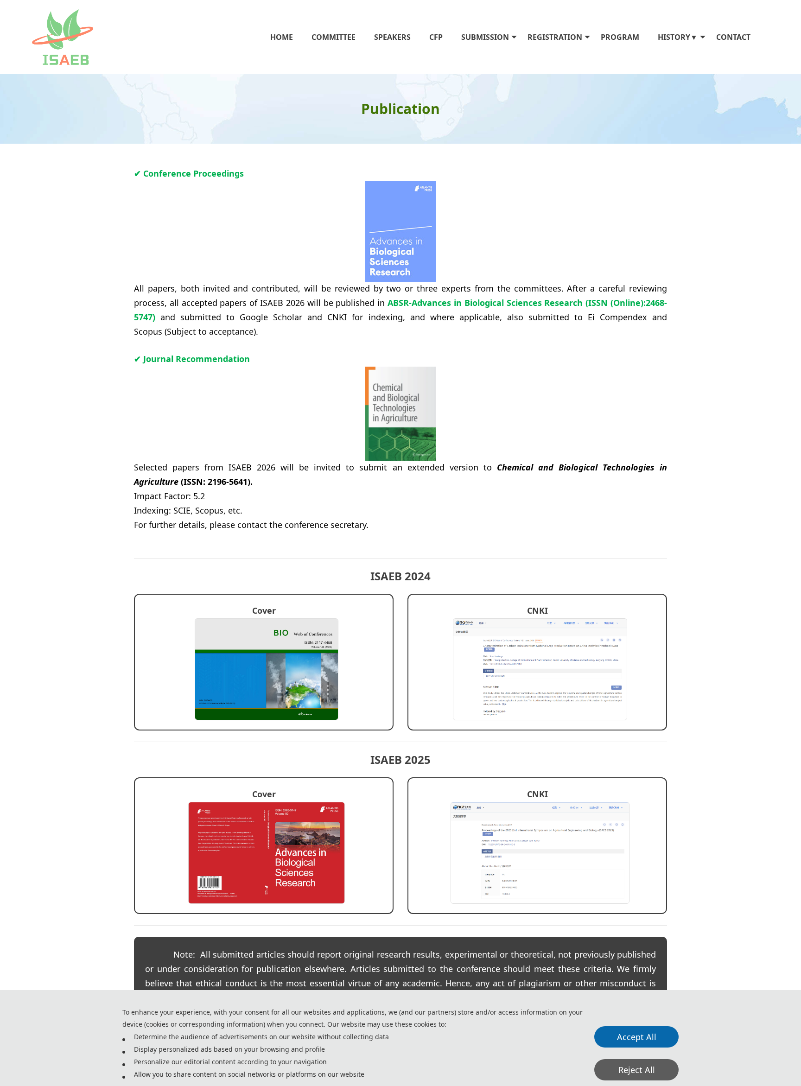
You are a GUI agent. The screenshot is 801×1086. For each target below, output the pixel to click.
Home (281, 37)
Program (620, 37)
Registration (555, 37)
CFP (436, 37)
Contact (733, 37)
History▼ (678, 37)
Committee (334, 37)
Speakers (392, 37)
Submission (485, 37)
